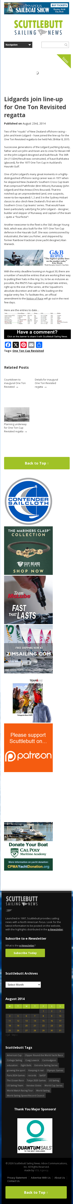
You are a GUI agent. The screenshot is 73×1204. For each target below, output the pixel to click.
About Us (60, 1177)
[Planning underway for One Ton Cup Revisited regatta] (16, 420)
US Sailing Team (15, 1085)
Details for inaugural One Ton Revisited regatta (46, 383)
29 (43, 1030)
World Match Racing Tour (20, 1090)
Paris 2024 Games (16, 1075)
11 (10, 1021)
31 (60, 1030)
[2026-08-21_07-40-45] (36, 13)
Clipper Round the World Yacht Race (44, 1055)
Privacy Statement (17, 1177)
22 (43, 1025)
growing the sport (16, 1070)
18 (10, 1025)
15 (43, 1021)
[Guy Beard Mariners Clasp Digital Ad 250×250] (28, 574)
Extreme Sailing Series (45, 1065)
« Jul (7, 1034)
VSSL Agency (41, 1170)
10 (60, 1016)
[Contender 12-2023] (28, 524)
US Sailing (54, 1080)
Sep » (15, 1034)
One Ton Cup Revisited (28, 351)
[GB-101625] (37, 264)
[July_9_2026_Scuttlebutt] (28, 869)
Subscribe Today (25, 953)
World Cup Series (53, 1085)
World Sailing (43, 1090)
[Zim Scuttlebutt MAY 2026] (28, 672)
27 (26, 1030)
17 (60, 1021)
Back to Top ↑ (37, 463)
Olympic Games (55, 1070)
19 (18, 1025)
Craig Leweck (32, 1060)
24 (60, 1025)
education (12, 1065)
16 (52, 1021)
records (32, 1075)
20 (26, 1025)
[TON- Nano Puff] (28, 721)
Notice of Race (34, 298)
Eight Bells (26, 1065)
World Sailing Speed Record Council (25, 1095)
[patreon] (28, 771)
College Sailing (14, 1060)
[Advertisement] (28, 797)
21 (35, 1025)
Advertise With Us (40, 1177)
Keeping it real (36, 1070)
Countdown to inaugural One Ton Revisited (15, 383)
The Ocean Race (15, 1080)
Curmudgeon (49, 1060)
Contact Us (13, 1181)
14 (35, 1021)
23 (52, 1025)
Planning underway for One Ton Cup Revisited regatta (15, 428)
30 (52, 1030)
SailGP (42, 1075)
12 (18, 1021)
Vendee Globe (33, 1085)
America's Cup (14, 1055)
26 (18, 1030)
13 (26, 1021)
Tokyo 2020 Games (36, 1080)
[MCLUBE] (28, 623)
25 (10, 1030)
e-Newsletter (55, 929)
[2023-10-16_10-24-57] (41, 1136)
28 (35, 1030)
